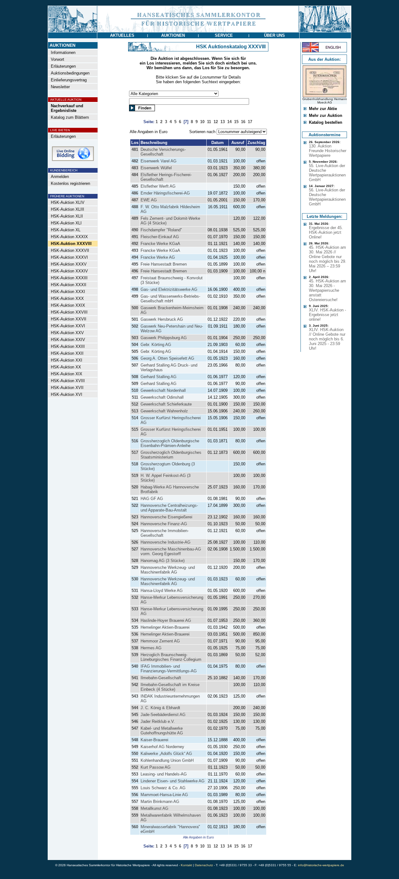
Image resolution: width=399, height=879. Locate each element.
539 (135, 654)
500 (135, 307)
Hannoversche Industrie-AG (165, 542)
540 (135, 666)
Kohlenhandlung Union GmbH (167, 760)
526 (135, 542)
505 (135, 351)
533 (135, 609)
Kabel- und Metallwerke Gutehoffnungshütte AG (162, 730)
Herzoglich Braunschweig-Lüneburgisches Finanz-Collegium (171, 657)
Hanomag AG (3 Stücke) (163, 560)
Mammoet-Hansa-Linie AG (164, 794)
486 (135, 193)
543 (135, 696)
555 (135, 787)
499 (135, 296)
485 (135, 186)
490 (135, 230)
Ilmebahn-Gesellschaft (161, 677)
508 (135, 376)
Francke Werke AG (158, 257)
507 (135, 365)
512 (135, 404)
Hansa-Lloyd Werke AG (162, 590)
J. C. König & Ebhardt (160, 707)
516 (135, 441)
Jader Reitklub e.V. (158, 721)
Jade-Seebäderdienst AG (163, 714)
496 (135, 271)
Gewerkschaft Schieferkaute (166, 404)
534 (135, 620)
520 (135, 487)
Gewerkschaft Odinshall (162, 397)
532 (135, 597)
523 (135, 517)
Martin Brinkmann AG (160, 801)
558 (135, 808)
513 (135, 411)
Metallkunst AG (154, 808)
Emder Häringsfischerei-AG (165, 193)
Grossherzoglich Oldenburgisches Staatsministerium (171, 454)
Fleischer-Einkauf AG (160, 236)
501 (135, 319)
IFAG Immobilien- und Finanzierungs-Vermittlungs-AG (169, 668)
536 (135, 634)
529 (135, 567)
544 (135, 707)
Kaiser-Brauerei (154, 739)
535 (135, 627)
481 (135, 149)
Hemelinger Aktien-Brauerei (165, 627)
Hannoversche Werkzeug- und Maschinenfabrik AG (168, 569)
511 (135, 397)
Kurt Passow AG (156, 767)
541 (135, 677)
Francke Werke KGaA (160, 243)
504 (135, 344)
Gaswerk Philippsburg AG (164, 337)
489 (135, 218)
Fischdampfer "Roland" (161, 230)
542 (135, 684)
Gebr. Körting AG (156, 344)
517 (135, 452)
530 (135, 579)
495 (135, 264)
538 (135, 648)
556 (135, 794)
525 (135, 530)
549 (135, 746)
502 (135, 326)
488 (135, 206)
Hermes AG (151, 648)
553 (135, 774)
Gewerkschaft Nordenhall (163, 390)
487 (135, 200)
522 (135, 505)
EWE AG (149, 200)
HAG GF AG (152, 498)
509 (135, 383)
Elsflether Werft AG (158, 186)
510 (135, 390)
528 (135, 560)
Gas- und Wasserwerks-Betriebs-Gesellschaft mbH (170, 298)
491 (135, 236)
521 (135, 498)
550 (135, 753)
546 (135, 721)
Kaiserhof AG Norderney (162, 746)
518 (135, 464)
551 (135, 760)
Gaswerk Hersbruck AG (162, 319)
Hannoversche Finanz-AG (164, 523)
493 (135, 250)
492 (135, 243)
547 (135, 728)
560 (135, 826)
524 (135, 523)
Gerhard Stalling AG (158, 376)
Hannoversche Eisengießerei (166, 517)
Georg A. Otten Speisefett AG (167, 358)
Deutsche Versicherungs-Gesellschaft (163, 151)
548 (135, 739)
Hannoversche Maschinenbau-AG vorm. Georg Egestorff (171, 551)
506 (135, 358)
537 (135, 641)
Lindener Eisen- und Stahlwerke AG (172, 781)
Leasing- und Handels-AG (164, 774)
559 (135, 815)
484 (135, 174)
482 (135, 161)
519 (135, 475)
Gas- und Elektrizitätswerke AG (169, 289)
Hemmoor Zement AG (160, 641)
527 (135, 549)
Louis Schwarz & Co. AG (163, 787)
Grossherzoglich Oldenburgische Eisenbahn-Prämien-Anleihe (170, 443)
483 (135, 168)
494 (135, 257)
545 (135, 714)
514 (135, 417)
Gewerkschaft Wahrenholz (164, 411)
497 (135, 278)
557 (135, 801)
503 (135, 337)
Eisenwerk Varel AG (158, 161)
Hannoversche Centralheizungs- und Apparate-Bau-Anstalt (169, 507)
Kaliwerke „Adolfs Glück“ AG (166, 753)
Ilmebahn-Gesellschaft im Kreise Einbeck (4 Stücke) (170, 687)
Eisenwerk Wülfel (156, 168)
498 (135, 289)
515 (135, 429)
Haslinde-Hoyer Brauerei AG (166, 620)
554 (135, 781)
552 (135, 767)
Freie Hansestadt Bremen (164, 264)
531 (135, 590)
